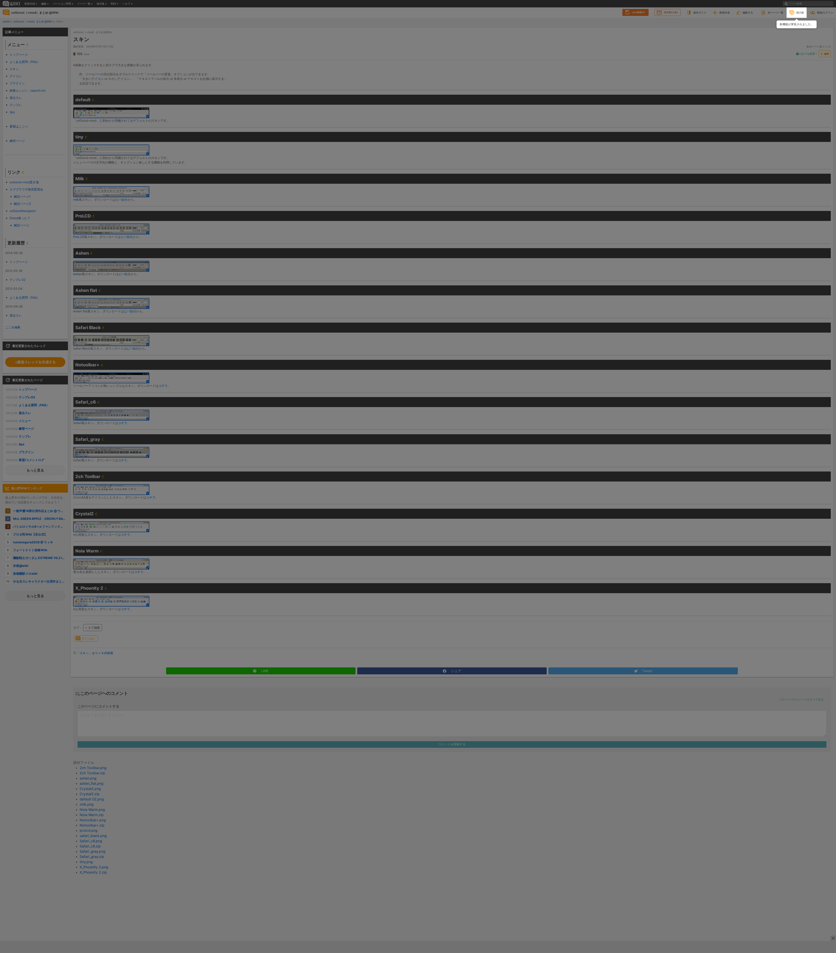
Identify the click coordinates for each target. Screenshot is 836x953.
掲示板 (800, 12)
